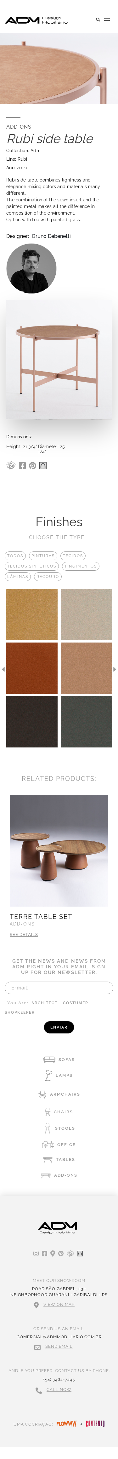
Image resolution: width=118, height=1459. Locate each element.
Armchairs (65, 1094)
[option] (32, 669)
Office (66, 1144)
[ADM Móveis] (36, 20)
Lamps (64, 1075)
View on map (59, 1304)
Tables (65, 1159)
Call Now (59, 1389)
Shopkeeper (20, 1012)
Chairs (63, 1112)
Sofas (67, 1059)
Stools (65, 1128)
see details (24, 934)
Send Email (59, 1346)
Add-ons (65, 1175)
